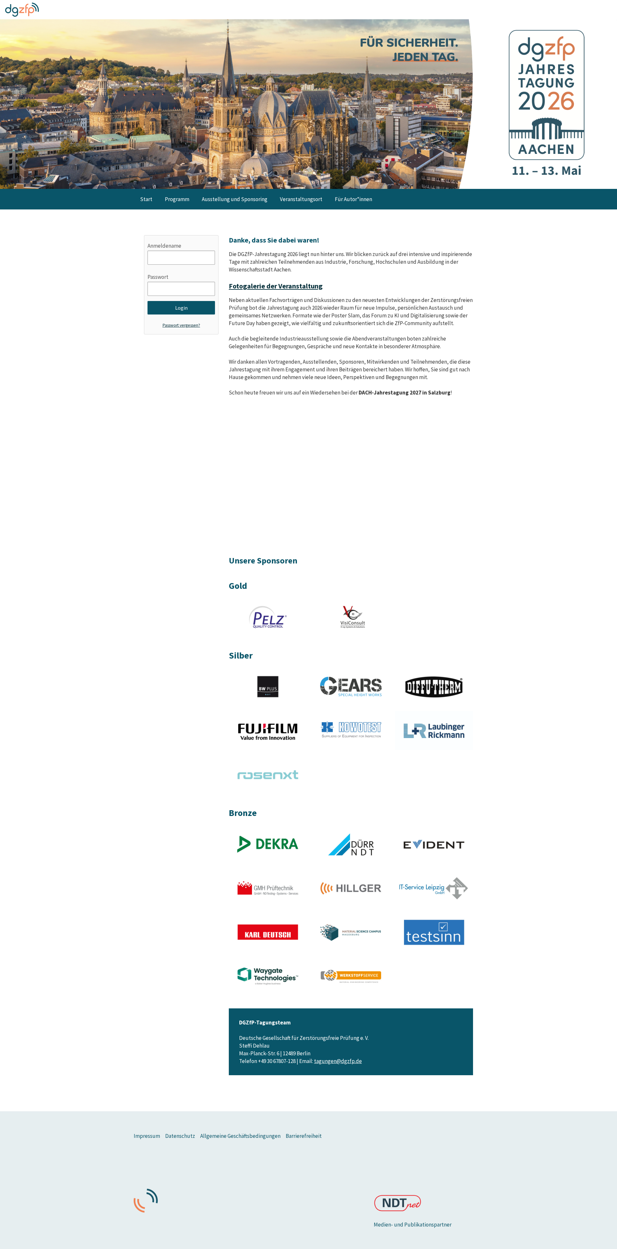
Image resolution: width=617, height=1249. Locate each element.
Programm (177, 199)
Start (146, 199)
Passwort (158, 276)
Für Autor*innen (353, 199)
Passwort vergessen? (181, 325)
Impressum (147, 1135)
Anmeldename (164, 245)
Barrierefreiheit (304, 1135)
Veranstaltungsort (301, 199)
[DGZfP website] (22, 10)
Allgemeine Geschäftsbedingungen (240, 1135)
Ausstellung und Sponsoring (234, 199)
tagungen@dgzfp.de (338, 1061)
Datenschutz (180, 1135)
